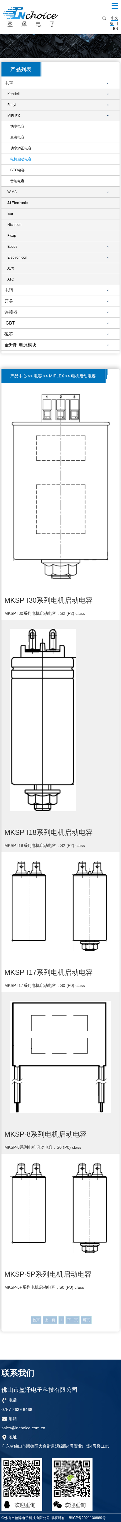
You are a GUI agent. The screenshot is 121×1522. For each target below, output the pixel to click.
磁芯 (8, 333)
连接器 (11, 311)
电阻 (8, 290)
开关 (8, 301)
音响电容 (17, 181)
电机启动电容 (20, 159)
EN (115, 29)
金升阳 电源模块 (20, 344)
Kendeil (13, 94)
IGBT (9, 322)
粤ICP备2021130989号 (87, 1518)
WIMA (12, 192)
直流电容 (17, 137)
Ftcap (11, 236)
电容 (8, 83)
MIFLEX (13, 116)
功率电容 (17, 126)
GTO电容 (17, 170)
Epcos (12, 247)
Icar (10, 214)
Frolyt (11, 105)
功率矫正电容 (20, 148)
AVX (10, 268)
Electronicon (17, 257)
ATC (10, 279)
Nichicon (14, 225)
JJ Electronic (17, 203)
